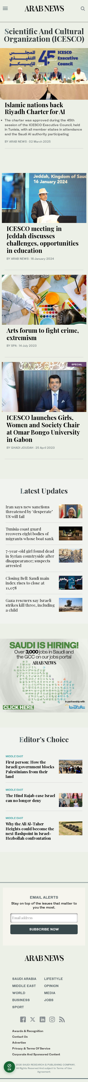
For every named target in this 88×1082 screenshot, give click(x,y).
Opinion (51, 986)
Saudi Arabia (24, 979)
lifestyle (53, 979)
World (18, 993)
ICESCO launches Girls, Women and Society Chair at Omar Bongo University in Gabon (43, 428)
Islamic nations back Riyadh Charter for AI (35, 108)
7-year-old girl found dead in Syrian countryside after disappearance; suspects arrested (30, 558)
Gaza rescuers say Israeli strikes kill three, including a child (30, 605)
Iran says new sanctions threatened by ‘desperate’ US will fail (29, 511)
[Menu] (5, 8)
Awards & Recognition (27, 1031)
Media (49, 993)
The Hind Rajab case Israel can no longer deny (30, 798)
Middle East (14, 756)
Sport (18, 1007)
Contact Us (20, 1036)
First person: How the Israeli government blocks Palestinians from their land (30, 769)
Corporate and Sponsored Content (36, 1054)
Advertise (19, 1042)
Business (21, 1000)
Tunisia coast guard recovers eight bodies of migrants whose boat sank (30, 533)
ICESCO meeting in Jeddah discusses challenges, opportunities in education (43, 239)
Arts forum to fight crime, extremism (43, 334)
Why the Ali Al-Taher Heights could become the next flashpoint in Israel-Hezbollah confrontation (30, 831)
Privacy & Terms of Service (31, 1048)
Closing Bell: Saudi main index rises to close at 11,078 (27, 583)
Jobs (49, 1000)
